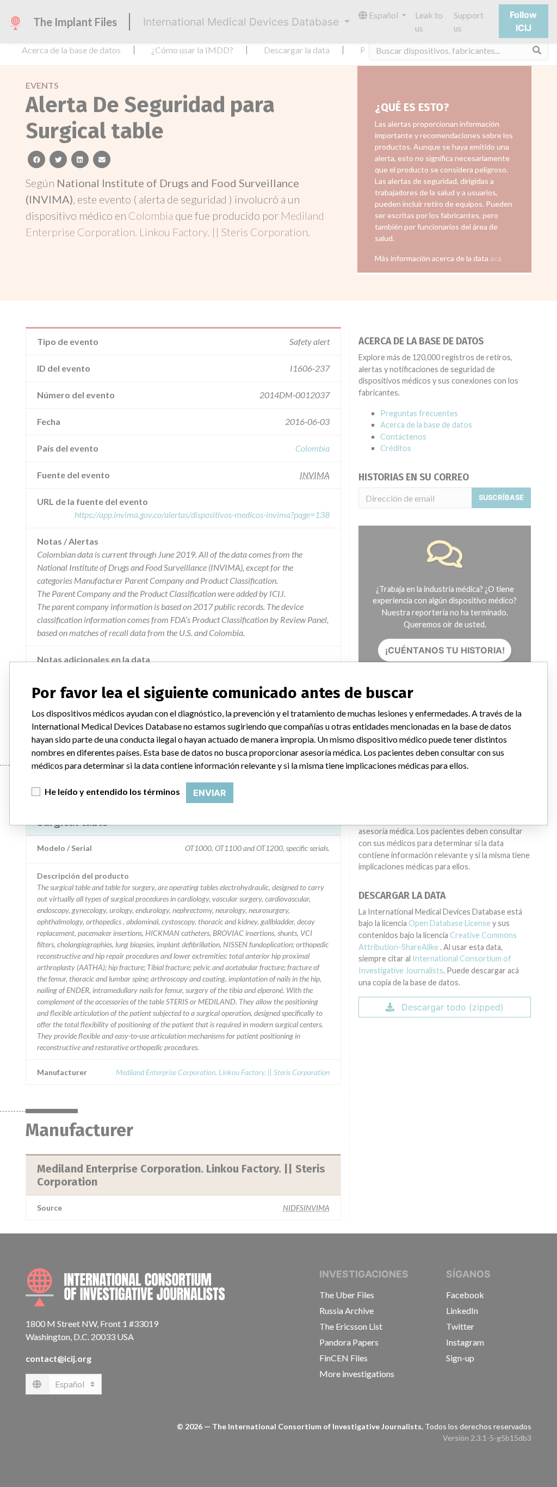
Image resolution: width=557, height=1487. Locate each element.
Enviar (209, 792)
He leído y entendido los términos (112, 791)
